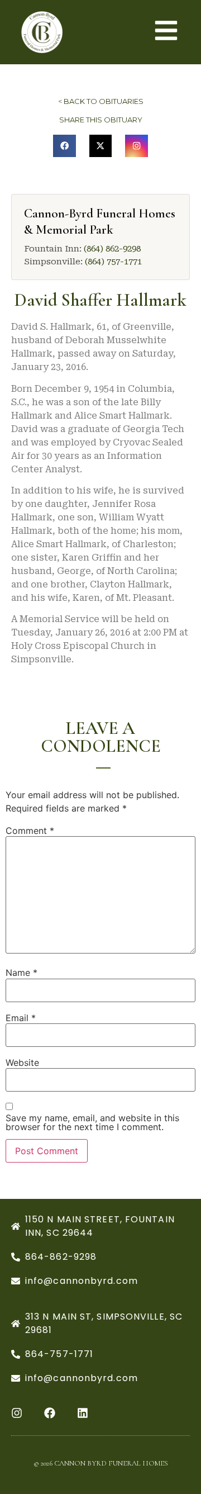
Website (22, 1062)
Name (21, 972)
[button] (64, 146)
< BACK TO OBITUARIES (100, 101)
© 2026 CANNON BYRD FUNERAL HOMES (101, 1463)
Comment (30, 830)
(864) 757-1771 (113, 262)
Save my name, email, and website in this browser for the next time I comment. (92, 1122)
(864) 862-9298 (112, 249)
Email (21, 1017)
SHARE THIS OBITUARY (100, 119)
